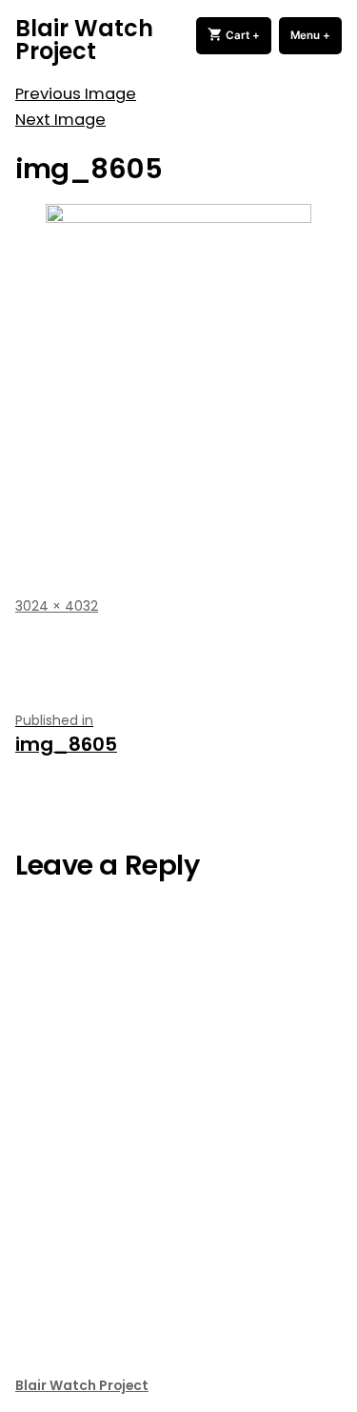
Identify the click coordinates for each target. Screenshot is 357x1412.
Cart (247, 35)
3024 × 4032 (56, 605)
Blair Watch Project (84, 39)
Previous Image (75, 94)
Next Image (60, 120)
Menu (316, 35)
